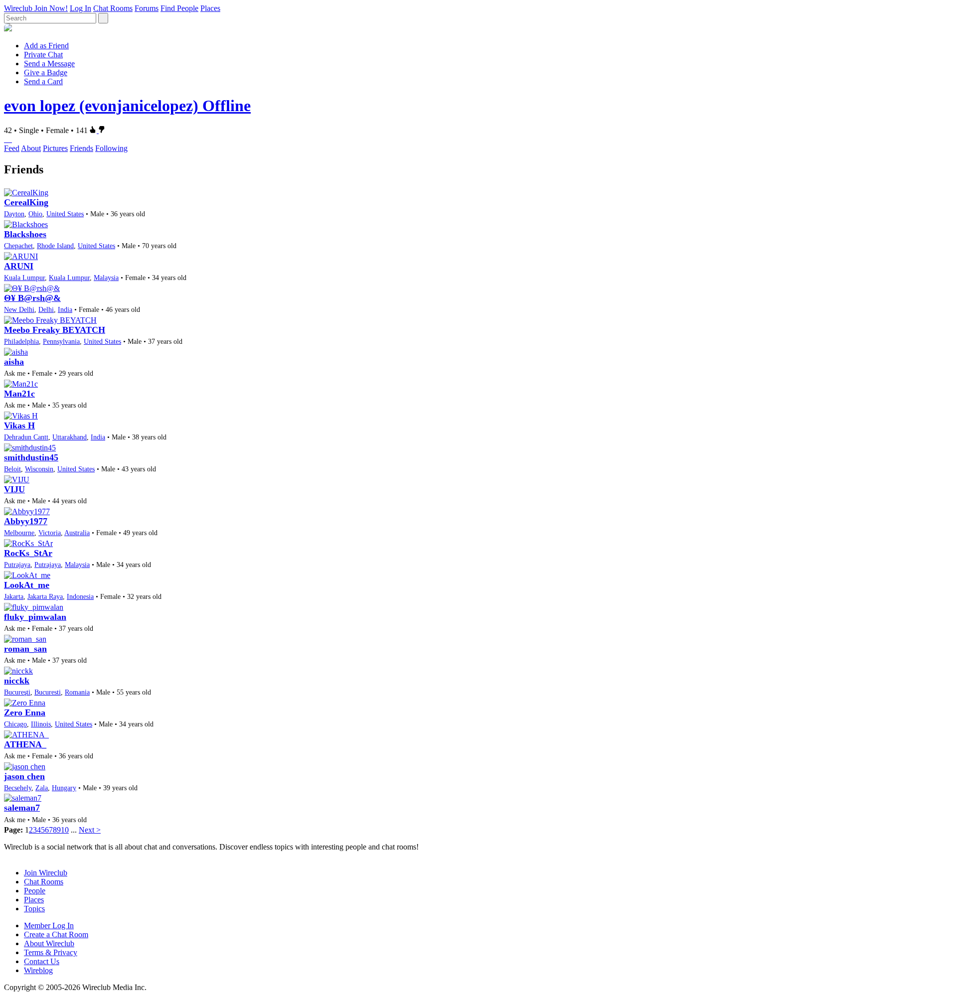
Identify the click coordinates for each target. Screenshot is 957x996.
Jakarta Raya (45, 596)
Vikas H (19, 425)
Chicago (15, 724)
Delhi (46, 309)
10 (65, 830)
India (65, 309)
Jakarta (13, 596)
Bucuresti (47, 692)
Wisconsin (39, 469)
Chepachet (18, 246)
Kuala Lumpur (24, 278)
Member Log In (49, 925)
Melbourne (19, 533)
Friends (81, 148)
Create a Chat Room (56, 934)
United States (65, 214)
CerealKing (26, 202)
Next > (90, 830)
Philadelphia (21, 341)
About (31, 148)
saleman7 (22, 808)
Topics (34, 908)
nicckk (16, 681)
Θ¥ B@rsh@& (32, 298)
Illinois (41, 724)
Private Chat (43, 54)
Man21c (19, 394)
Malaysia (106, 278)
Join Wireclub (45, 872)
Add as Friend (46, 45)
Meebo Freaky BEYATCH (54, 330)
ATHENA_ (25, 744)
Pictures (55, 148)
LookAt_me (26, 585)
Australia (77, 533)
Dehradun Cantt (26, 437)
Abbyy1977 (25, 521)
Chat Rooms (113, 8)
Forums (147, 8)
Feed (11, 148)
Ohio (35, 214)
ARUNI (18, 266)
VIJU (14, 489)
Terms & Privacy (50, 952)
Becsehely (17, 788)
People (34, 890)
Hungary (64, 788)
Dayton (14, 214)
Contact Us (41, 961)
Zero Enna (24, 712)
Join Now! (51, 8)
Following (111, 148)
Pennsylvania (61, 341)
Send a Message (49, 63)
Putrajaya (17, 565)
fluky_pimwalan (35, 617)
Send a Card (43, 81)
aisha (14, 362)
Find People (179, 8)
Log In (80, 8)
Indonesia (80, 596)
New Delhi (19, 309)
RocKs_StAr (28, 553)
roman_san (25, 649)
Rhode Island (55, 246)
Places (210, 8)
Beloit (12, 469)
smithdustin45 (31, 457)
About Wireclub (49, 943)
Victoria (49, 533)
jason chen (24, 776)
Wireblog (38, 970)
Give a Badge (45, 72)
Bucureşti (17, 692)
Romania (77, 692)
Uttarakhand (69, 437)
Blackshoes (25, 234)
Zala (41, 788)
